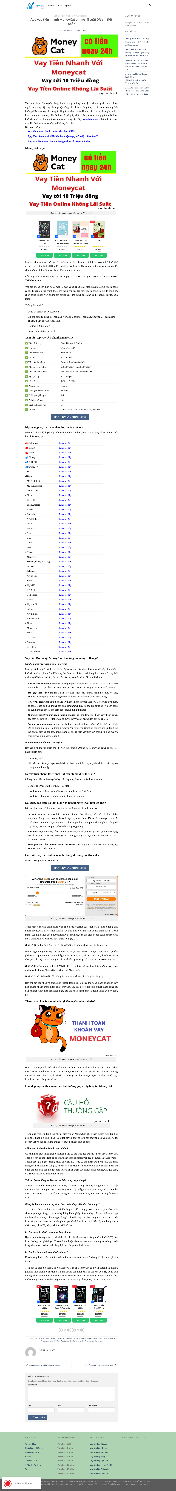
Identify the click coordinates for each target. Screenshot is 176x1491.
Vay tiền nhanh (33, 103)
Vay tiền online (82, 16)
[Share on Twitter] (65, 1330)
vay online (49, 294)
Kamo (30, 552)
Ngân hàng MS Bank (34, 1448)
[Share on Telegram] (82, 1330)
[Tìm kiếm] (150, 5)
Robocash (33, 443)
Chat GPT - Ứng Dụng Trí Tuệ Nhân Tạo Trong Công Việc (62, 1307)
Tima (29, 623)
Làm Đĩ (95, 240)
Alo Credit (32, 637)
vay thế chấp (96, 763)
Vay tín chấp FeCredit (99, 1469)
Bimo (29, 533)
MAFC (30, 632)
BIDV (60, 5)
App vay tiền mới (60, 16)
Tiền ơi (32, 448)
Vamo (29, 580)
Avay (29, 523)
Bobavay (31, 642)
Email (60, 1405)
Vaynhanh (88, 1341)
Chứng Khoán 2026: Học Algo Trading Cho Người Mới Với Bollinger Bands (137, 41)
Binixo (30, 599)
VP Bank (31, 590)
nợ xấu (79, 427)
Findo (29, 495)
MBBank (31, 481)
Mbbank (52, 5)
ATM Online (33, 519)
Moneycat (31, 557)
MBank (30, 486)
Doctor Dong (33, 490)
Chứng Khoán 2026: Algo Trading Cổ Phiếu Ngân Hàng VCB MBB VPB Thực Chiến (137, 52)
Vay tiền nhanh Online (71, 343)
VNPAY (28, 1456)
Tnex (29, 500)
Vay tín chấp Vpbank (99, 1460)
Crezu (29, 542)
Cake (29, 647)
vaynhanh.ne (90, 119)
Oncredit (31, 514)
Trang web (92, 1405)
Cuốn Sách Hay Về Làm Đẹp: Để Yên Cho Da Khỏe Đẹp (62, 242)
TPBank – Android (33, 1465)
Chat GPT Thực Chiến (43, 1306)
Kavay (30, 509)
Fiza (29, 547)
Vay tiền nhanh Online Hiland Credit (99, 1365)
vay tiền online (63, 808)
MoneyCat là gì (61, 1341)
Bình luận (32, 1385)
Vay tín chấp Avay (97, 1456)
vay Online (46, 785)
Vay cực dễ (32, 604)
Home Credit (33, 618)
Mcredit (30, 566)
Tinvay (32, 457)
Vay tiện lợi (32, 614)
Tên (30, 1405)
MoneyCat (31, 147)
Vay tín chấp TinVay (98, 1444)
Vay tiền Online (34, 658)
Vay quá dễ (32, 576)
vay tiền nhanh (60, 213)
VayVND (31, 585)
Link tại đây (65, 443)
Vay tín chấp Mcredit (99, 1452)
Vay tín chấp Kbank (98, 1448)
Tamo (31, 452)
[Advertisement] (138, 135)
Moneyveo (32, 628)
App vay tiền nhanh (95, 1338)
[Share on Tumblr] (78, 1330)
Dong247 (33, 467)
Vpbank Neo (30, 1444)
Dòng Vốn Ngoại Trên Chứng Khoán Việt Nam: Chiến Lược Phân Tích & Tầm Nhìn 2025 (137, 91)
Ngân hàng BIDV (32, 1452)
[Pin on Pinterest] (74, 1330)
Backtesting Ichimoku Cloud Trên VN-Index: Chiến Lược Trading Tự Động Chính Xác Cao (136, 64)
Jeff (28, 471)
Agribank (68, 5)
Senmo (30, 561)
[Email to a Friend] (69, 1330)
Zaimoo (30, 609)
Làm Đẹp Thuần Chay (43, 241)
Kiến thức (72, 16)
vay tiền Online (54, 115)
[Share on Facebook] (61, 1330)
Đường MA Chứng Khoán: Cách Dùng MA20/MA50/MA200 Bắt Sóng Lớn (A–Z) (136, 78)
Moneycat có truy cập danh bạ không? (45, 1365)
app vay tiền (85, 1338)
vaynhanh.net (80, 31)
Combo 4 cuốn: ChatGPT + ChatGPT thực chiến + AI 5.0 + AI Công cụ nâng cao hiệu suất (98, 1307)
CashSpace (32, 595)
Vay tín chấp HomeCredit (101, 1465)
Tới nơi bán (44, 255)
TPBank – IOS (31, 1460)
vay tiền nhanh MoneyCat (75, 1341)
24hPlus (30, 528)
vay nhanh (107, 432)
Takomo (31, 571)
